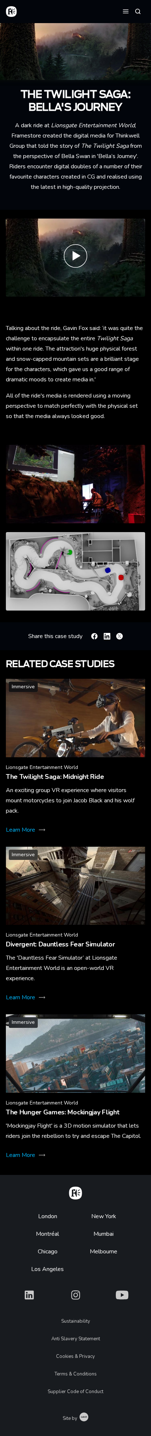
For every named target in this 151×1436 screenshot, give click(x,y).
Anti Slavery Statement (75, 1339)
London (47, 1216)
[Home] (75, 1192)
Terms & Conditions (76, 1374)
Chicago (48, 1252)
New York (103, 1216)
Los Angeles (47, 1269)
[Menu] (125, 11)
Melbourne (103, 1252)
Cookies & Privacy (75, 1356)
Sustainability (75, 1321)
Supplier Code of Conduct (75, 1391)
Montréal (47, 1234)
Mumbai (103, 1234)
